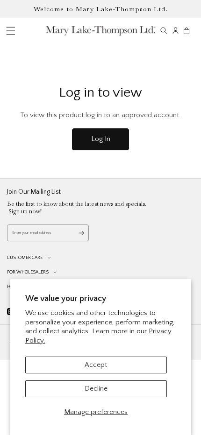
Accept (96, 365)
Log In (100, 139)
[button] (163, 30)
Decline (96, 389)
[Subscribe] (81, 233)
